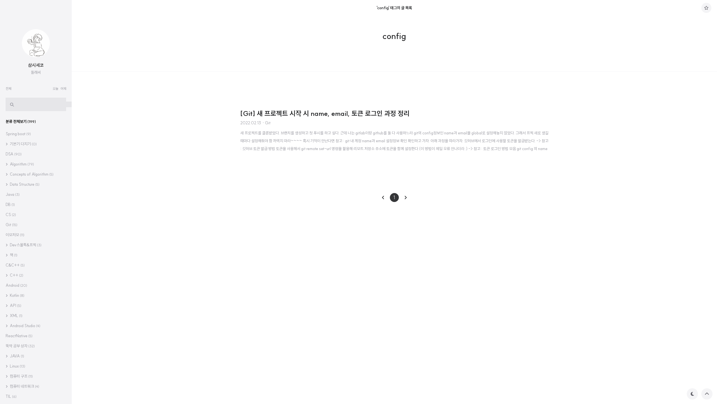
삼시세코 (36, 65)
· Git (266, 122)
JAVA (16, 356)
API (15, 305)
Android (16, 285)
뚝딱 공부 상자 (20, 345)
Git (11, 224)
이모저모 (15, 234)
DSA (14, 154)
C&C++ (15, 265)
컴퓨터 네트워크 (24, 386)
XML (15, 315)
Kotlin (16, 295)
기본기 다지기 (23, 143)
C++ (16, 275)
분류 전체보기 (21, 121)
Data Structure (24, 184)
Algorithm (21, 164)
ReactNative (19, 335)
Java (13, 194)
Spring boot (18, 133)
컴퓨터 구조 (21, 376)
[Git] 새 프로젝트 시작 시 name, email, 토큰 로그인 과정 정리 (324, 113)
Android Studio (24, 325)
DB (10, 204)
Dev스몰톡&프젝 (25, 244)
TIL (11, 396)
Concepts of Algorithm (31, 174)
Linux (17, 366)
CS (11, 214)
